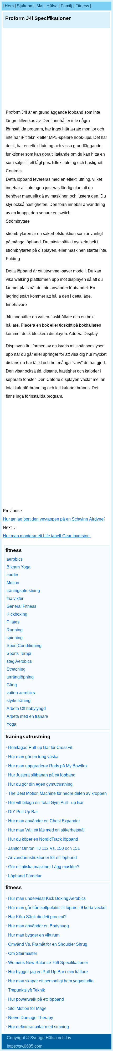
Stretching (16, 669)
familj (66, 6)
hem (9, 6)
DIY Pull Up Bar (23, 811)
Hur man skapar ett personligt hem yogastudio (51, 981)
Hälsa (52, 6)
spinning (15, 638)
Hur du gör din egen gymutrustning (40, 784)
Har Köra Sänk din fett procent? (37, 917)
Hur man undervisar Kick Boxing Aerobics (47, 898)
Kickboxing (17, 614)
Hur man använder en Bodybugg (38, 926)
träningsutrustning (23, 590)
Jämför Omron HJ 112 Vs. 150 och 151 (44, 848)
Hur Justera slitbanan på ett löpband (41, 775)
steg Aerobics (19, 661)
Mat (40, 6)
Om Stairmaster (22, 953)
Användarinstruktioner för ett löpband (42, 857)
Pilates (13, 622)
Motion (13, 583)
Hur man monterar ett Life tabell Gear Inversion (47, 536)
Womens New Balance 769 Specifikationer (48, 962)
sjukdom (25, 6)
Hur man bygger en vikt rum (33, 935)
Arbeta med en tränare (27, 716)
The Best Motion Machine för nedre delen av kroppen (57, 793)
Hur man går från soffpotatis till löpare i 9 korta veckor (57, 907)
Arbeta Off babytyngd (26, 708)
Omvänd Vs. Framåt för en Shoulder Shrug (47, 944)
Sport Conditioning (24, 645)
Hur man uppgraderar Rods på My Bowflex (48, 766)
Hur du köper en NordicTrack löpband (43, 839)
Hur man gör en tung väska (33, 756)
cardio (12, 575)
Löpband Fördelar (25, 876)
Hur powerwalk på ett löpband (36, 999)
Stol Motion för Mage (27, 1008)
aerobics (15, 559)
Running (15, 630)
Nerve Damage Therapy (30, 1017)
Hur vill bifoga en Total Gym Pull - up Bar (46, 802)
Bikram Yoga (18, 567)
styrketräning (18, 700)
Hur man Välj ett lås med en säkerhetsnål (46, 830)
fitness (82, 6)
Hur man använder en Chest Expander (44, 821)
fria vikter (15, 598)
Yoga (11, 724)
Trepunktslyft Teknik (26, 990)
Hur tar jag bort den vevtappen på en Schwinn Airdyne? (55, 519)
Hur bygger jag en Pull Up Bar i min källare (48, 972)
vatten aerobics (21, 693)
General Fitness (21, 606)
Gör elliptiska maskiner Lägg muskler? (43, 866)
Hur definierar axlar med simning (38, 1027)
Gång (12, 685)
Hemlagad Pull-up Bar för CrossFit (40, 747)
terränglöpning (20, 677)
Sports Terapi (19, 653)
